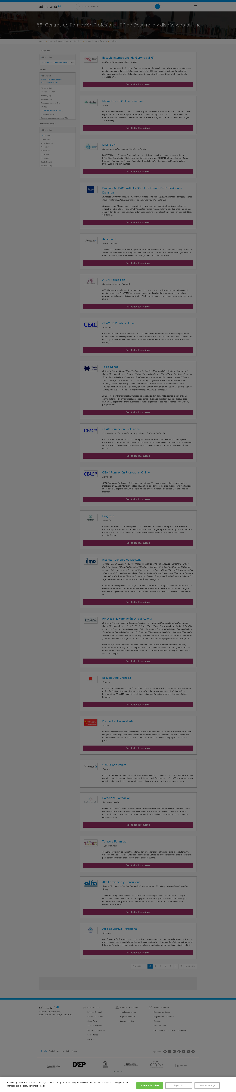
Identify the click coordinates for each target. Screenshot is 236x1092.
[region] (118, 1084)
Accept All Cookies (150, 1085)
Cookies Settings (207, 1085)
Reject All (179, 1085)
